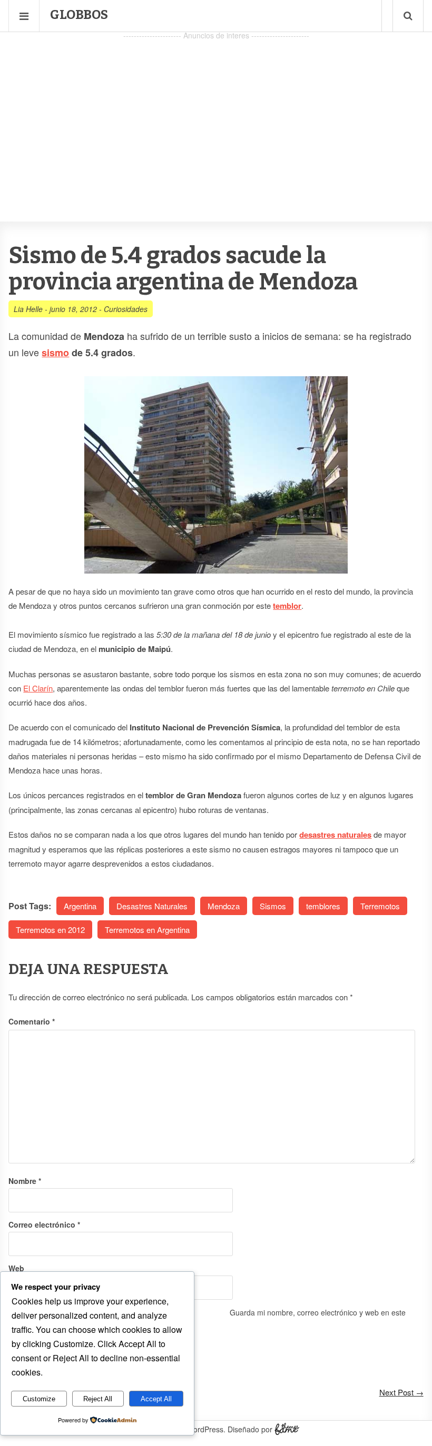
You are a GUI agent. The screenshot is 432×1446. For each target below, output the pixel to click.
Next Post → (401, 1392)
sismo (55, 352)
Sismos (273, 905)
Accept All (156, 1399)
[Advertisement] (216, 116)
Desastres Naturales (152, 905)
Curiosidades (126, 309)
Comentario (31, 1021)
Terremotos (380, 905)
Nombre (24, 1181)
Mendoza (224, 905)
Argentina (80, 905)
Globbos (79, 14)
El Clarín (38, 688)
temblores (323, 905)
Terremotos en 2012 (50, 929)
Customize (39, 1399)
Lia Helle (28, 309)
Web (16, 1268)
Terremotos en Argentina (147, 929)
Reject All (97, 1399)
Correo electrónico (44, 1224)
